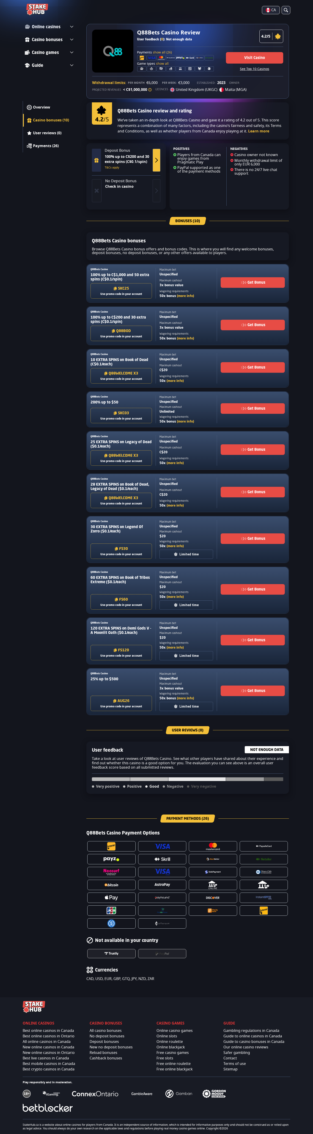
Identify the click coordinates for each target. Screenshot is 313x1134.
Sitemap (230, 1069)
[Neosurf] (111, 872)
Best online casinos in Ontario (48, 1036)
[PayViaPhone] (162, 910)
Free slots (164, 1058)
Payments (154, 52)
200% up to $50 (104, 402)
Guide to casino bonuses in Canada (253, 1042)
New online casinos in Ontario (49, 1053)
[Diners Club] (264, 872)
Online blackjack (170, 1047)
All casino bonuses (106, 1031)
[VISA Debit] (162, 872)
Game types (153, 63)
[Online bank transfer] (213, 885)
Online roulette (169, 1042)
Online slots (166, 1036)
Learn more (258, 131)
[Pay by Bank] (213, 910)
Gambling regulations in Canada (251, 1031)
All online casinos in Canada (47, 1042)
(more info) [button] (185, 296)
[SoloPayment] (213, 872)
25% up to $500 (104, 678)
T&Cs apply (112, 167)
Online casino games (174, 1031)
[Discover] (213, 898)
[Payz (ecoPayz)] (111, 859)
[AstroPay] (162, 885)
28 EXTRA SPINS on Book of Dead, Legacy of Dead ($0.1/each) (120, 486)
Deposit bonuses (104, 1042)
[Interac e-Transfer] (264, 910)
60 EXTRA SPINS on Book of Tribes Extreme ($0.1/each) (120, 579)
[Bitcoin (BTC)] (111, 885)
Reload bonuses (103, 1053)
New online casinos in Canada (48, 1047)
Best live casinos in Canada (46, 1058)
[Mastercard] (213, 846)
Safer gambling (236, 1053)
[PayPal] (162, 953)
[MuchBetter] (213, 859)
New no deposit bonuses (111, 1047)
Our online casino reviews (245, 1047)
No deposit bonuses (107, 1036)
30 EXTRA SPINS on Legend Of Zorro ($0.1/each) (117, 529)
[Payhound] (162, 898)
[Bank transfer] (264, 885)
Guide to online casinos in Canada (252, 1036)
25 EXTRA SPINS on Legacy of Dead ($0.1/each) (121, 444)
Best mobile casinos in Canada (49, 1064)
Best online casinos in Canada (48, 1031)
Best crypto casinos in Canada (48, 1069)
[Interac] (111, 846)
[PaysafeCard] (264, 846)
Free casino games (172, 1053)
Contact (230, 1058)
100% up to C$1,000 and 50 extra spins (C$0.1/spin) (120, 277)
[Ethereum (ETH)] (162, 923)
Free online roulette (173, 1064)
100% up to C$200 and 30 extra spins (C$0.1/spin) (118, 319)
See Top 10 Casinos (254, 69)
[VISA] (162, 846)
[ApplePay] (111, 898)
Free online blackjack (174, 1069)
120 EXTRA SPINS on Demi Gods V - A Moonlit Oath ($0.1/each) (121, 630)
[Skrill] (162, 859)
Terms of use (234, 1064)
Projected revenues (106, 89)
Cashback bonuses (106, 1058)
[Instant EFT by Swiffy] (264, 898)
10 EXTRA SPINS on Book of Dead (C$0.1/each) (119, 362)
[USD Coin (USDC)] (111, 923)
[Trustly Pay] (111, 953)
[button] (150, 90)
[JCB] (111, 910)
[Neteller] (264, 859)
